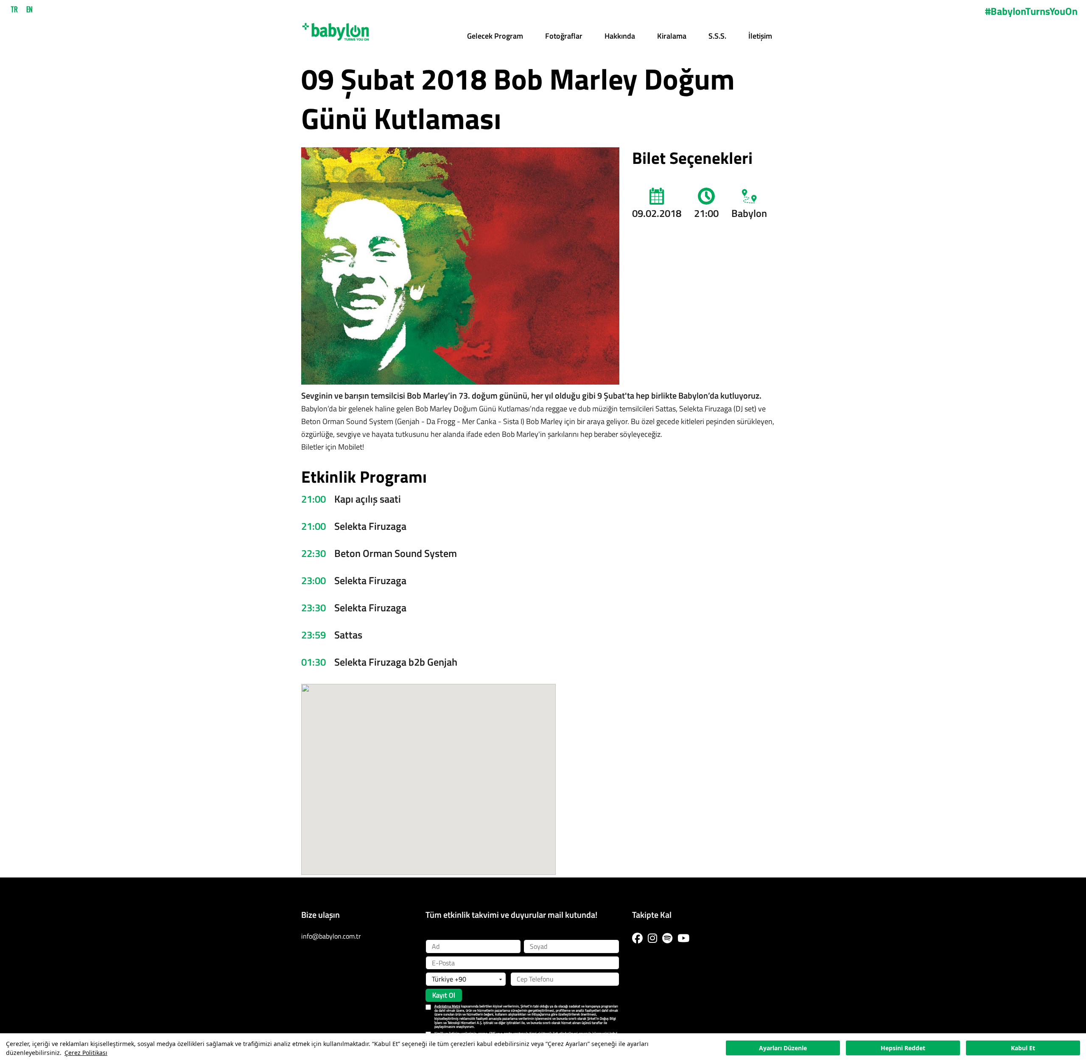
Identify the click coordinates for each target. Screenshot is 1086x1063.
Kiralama (671, 36)
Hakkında (620, 36)
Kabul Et (1023, 1048)
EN (29, 9)
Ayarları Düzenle (783, 1048)
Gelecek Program (495, 36)
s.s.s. (717, 36)
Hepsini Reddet (903, 1048)
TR (14, 9)
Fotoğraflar (563, 36)
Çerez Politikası (85, 1053)
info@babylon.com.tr (331, 936)
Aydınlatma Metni (447, 1006)
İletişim (760, 36)
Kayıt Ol (443, 995)
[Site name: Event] (335, 28)
